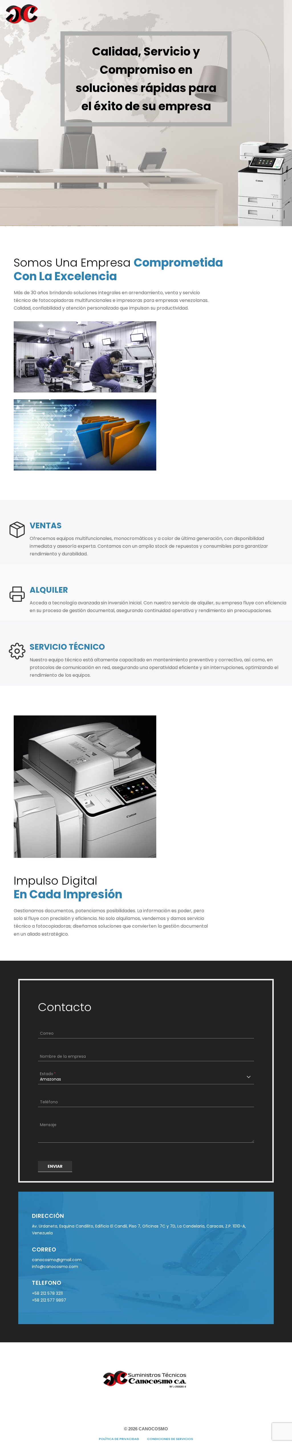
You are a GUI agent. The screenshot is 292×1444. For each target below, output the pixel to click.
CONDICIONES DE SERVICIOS (170, 1439)
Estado (48, 1073)
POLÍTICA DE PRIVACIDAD (119, 1439)
